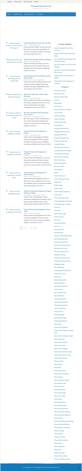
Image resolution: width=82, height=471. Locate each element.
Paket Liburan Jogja (60, 213)
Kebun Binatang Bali (60, 163)
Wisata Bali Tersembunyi (61, 374)
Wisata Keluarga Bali (60, 405)
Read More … (39, 54)
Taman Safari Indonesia (61, 302)
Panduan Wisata (59, 217)
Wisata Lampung (59, 430)
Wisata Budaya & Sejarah (61, 380)
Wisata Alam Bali (59, 339)
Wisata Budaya (58, 377)
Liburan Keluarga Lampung (62, 204)
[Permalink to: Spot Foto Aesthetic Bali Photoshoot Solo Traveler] (14, 115)
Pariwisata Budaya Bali (61, 239)
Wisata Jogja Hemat (60, 402)
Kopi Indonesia (58, 169)
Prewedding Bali (59, 267)
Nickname (57, 207)
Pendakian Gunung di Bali (62, 258)
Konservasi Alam (59, 166)
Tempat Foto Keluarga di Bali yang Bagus (37, 59)
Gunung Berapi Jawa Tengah (62, 150)
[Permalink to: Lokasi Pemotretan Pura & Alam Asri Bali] (14, 45)
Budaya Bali (57, 103)
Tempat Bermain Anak (60, 305)
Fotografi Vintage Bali (60, 141)
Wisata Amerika (59, 361)
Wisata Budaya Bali (60, 383)
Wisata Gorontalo (59, 386)
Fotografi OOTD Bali (60, 135)
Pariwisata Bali (58, 232)
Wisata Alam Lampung (61, 348)
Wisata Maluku (58, 434)
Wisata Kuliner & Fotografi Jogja (64, 421)
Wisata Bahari (58, 364)
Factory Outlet (58, 112)
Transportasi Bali (59, 314)
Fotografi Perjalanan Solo (61, 138)
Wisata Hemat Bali (59, 389)
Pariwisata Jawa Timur (60, 248)
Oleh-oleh (57, 210)
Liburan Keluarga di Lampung (63, 201)
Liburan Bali (58, 194)
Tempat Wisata (58, 311)
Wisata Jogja (58, 399)
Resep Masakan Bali (60, 280)
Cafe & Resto (58, 106)
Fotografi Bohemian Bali (61, 128)
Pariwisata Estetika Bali (61, 242)
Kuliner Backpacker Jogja (61, 179)
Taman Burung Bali (60, 299)
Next (35, 228)
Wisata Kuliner (58, 418)
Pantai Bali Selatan (59, 223)
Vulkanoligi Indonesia (60, 321)
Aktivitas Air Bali (59, 93)
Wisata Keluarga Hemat (61, 408)
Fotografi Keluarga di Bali (62, 131)
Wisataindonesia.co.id (41, 6)
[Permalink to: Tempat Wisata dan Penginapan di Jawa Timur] (14, 211)
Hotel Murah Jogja (59, 160)
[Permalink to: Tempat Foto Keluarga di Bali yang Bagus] (14, 61)
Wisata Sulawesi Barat (60, 456)
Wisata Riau (57, 449)
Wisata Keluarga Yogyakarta (62, 415)
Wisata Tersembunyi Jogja (62, 459)
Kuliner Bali (57, 182)
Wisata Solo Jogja (59, 453)
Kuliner (56, 172)
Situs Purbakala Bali (60, 292)
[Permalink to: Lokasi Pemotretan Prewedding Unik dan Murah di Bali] (14, 78)
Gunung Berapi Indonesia (61, 147)
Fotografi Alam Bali (60, 122)
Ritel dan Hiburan (59, 283)
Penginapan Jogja (59, 264)
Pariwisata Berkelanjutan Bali (63, 236)
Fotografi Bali (58, 125)
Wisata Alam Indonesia (61, 342)
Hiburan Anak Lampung (61, 157)
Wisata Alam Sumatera (61, 358)
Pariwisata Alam (59, 229)
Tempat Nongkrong (60, 308)
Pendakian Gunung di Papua (62, 261)
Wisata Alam (58, 324)
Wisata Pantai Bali (59, 437)
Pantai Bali (57, 220)
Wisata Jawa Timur (59, 396)
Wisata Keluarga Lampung (62, 411)
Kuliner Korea (58, 188)
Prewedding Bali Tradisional (62, 270)
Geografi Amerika (59, 144)
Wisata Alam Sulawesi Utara (62, 355)
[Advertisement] (41, 29)
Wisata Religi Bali (59, 446)
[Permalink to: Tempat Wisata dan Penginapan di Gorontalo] (14, 153)
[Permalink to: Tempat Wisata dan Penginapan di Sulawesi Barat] (14, 175)
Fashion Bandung (59, 119)
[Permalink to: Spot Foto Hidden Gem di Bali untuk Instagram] (14, 95)
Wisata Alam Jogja (59, 345)
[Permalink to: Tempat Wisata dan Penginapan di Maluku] (14, 132)
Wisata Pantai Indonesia (61, 440)
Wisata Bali (57, 367)
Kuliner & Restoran (60, 176)
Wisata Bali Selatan (60, 370)
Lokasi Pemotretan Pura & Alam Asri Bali (37, 43)
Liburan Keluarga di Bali (61, 198)
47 (31, 228)
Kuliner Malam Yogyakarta (62, 191)
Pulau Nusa (57, 277)
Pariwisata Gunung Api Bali (62, 245)
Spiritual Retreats (59, 295)
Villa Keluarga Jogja (60, 318)
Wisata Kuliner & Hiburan (62, 424)
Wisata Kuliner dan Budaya (62, 427)
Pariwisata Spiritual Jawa (61, 251)
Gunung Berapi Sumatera (61, 153)
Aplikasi (56, 100)
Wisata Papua (58, 443)
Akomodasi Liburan (60, 90)
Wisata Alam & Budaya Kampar (63, 336)
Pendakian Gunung (59, 254)
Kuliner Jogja (58, 185)
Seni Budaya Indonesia (61, 286)
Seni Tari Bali (58, 289)
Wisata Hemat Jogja (60, 393)
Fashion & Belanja (59, 116)
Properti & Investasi (60, 273)
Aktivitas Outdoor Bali (61, 97)
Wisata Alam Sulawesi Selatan (63, 352)
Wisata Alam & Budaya (61, 327)
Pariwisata (57, 226)
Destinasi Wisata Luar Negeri (62, 109)
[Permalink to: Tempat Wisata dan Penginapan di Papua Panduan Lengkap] (14, 192)
